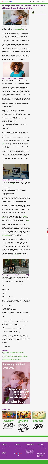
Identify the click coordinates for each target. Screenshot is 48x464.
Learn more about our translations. (40, 456)
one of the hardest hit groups (18, 29)
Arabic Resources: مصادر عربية (41, 449)
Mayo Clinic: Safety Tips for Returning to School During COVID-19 (14, 355)
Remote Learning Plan (17, 254)
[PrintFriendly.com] (47, 233)
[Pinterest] (47, 232)
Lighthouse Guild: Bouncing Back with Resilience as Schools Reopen (14, 353)
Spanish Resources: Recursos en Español (41, 451)
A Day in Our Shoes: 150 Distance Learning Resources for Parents (13, 352)
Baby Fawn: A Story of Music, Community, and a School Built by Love (38, 421)
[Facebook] (47, 228)
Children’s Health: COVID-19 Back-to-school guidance (12, 359)
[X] (47, 230)
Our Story (3, 449)
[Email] (47, 235)
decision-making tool (11, 183)
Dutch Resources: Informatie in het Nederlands (41, 454)
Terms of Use (4, 452)
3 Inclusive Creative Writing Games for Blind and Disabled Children (23, 421)
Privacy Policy (4, 453)
